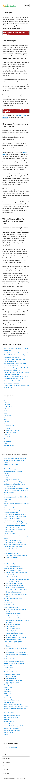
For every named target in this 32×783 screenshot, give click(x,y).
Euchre (6, 411)
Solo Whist (7, 441)
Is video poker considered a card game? (16, 555)
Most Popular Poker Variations (13, 568)
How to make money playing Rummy (15, 523)
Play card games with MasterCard (16, 652)
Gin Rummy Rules (9, 508)
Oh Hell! (6, 421)
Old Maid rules (8, 603)
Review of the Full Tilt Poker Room (16, 637)
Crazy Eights (8, 406)
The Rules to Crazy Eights (12, 715)
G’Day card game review (13, 624)
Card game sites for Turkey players (14, 484)
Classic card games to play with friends (16, 488)
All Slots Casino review (12, 616)
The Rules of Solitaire (10, 713)
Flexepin (8, 646)
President (7, 434)
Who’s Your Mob (9, 732)
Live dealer (5, 773)
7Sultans (5, 117)
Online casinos (6, 758)
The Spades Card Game (11, 717)
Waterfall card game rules (12, 730)
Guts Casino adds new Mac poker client (16, 353)
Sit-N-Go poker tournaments (15, 587)
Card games (6, 762)
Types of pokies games (12, 683)
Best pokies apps (11, 678)
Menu (27, 5)
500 (5, 400)
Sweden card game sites (11, 700)
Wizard (6, 734)
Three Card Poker (11, 432)
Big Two (6, 473)
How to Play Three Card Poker (13, 546)
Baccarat (6, 402)
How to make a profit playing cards (15, 521)
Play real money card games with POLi (17, 654)
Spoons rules (8, 698)
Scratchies (7, 689)
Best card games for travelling (13, 471)
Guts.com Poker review (13, 629)
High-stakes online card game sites (15, 514)
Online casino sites (10, 659)
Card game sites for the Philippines (14, 482)
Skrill (7, 657)
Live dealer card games (11, 564)
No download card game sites (13, 598)
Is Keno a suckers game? (11, 553)
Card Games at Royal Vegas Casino (16, 618)
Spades (6, 443)
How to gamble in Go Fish (12, 518)
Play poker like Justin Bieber (14, 585)
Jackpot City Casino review (14, 631)
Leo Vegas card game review (14, 633)
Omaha (8, 428)
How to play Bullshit (10, 533)
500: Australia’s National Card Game (15, 458)
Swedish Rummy (9, 445)
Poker (6, 424)
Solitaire (6, 439)
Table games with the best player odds (16, 706)
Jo (4, 417)
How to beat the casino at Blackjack (15, 516)
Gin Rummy (7, 415)
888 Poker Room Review (13, 613)
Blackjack (7, 404)
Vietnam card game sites (11, 728)
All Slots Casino (22, 115)
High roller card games (11, 512)
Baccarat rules (8, 467)
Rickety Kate (8, 437)
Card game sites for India (11, 480)
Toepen (6, 719)
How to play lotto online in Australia (15, 544)
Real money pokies (10, 676)
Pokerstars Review (11, 635)
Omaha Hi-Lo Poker (13, 577)
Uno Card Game (9, 724)
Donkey (6, 408)
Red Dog (6, 685)
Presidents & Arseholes (11, 672)
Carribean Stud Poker (10, 486)
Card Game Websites (10, 747)
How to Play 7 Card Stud (11, 527)
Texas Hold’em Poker (12, 430)
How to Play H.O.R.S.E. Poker (12, 540)
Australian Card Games (11, 464)
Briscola (6, 475)
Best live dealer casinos (13, 566)
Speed (6, 695)
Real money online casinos (12, 674)
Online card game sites (11, 607)
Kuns (5, 419)
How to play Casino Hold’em (14, 583)
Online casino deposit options (13, 641)
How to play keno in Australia (13, 542)
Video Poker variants (12, 557)
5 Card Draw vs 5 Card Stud (14, 570)
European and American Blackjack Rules (16, 503)
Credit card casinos (11, 644)
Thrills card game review (13, 639)
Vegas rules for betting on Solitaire (14, 726)
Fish (5, 413)
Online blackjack (9, 605)
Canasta (6, 477)
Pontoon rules (8, 667)
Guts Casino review (11, 626)
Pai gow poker (8, 665)
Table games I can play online (13, 704)
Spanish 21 (7, 693)
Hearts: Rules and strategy (12, 510)
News (4, 754)
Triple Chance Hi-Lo (10, 721)
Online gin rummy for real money (16, 525)
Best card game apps (10, 469)
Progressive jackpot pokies (14, 680)
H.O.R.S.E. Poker (10, 426)
